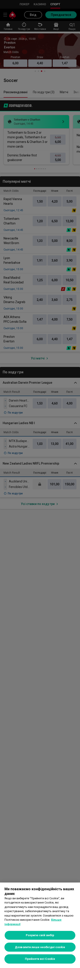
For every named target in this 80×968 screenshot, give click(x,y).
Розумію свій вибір (40, 935)
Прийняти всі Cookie (40, 958)
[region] (40, 925)
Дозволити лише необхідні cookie (40, 947)
